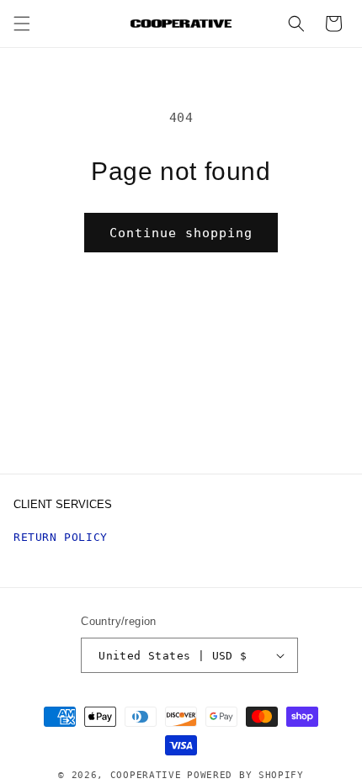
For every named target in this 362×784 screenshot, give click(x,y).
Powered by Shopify (245, 775)
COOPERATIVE (146, 775)
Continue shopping (181, 233)
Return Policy (60, 537)
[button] (21, 23)
